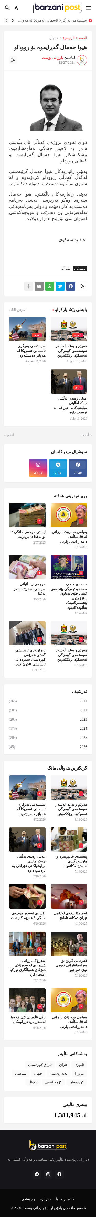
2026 (48, 747)
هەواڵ (53, 38)
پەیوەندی (28, 1199)
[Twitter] (60, 286)
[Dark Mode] (17, 8)
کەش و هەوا (65, 1199)
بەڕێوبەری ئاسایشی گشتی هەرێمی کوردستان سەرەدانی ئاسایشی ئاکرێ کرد (30, 657)
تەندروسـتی (58, 1073)
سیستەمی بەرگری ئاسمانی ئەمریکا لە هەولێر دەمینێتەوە (52, 20)
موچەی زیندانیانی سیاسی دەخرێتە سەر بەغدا (30, 588)
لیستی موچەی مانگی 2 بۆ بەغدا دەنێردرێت (28, 534)
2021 (48, 701)
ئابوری (79, 1065)
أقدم (10, 435)
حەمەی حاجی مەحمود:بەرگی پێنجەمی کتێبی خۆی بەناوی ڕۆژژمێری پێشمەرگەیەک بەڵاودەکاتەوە (69, 595)
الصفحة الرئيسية (74, 38)
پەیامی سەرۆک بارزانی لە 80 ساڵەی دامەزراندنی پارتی (69, 536)
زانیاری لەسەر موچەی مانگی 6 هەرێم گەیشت (28, 915)
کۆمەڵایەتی (53, 1082)
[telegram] (37, 1174)
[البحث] (7, 8)
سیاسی (20, 1073)
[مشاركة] (13, 60)
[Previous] (12, 20)
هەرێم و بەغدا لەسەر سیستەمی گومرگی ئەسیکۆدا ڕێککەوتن (71, 350)
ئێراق (63, 1065)
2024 (48, 728)
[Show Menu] (89, 8)
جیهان (38, 1073)
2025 (48, 738)
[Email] (39, 286)
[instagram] (48, 1174)
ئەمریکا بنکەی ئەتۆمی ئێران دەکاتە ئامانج (70, 915)
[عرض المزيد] (28, 286)
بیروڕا (79, 1073)
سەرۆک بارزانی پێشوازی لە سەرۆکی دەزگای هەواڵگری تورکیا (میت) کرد (28, 968)
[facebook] (59, 1174)
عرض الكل (17, 310)
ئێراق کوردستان (40, 1065)
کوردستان (76, 1082)
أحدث (85, 435)
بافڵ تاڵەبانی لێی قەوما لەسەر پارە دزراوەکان (28, 1019)
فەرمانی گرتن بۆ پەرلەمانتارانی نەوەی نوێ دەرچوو (71, 965)
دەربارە (45, 1199)
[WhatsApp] (49, 286)
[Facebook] (70, 286)
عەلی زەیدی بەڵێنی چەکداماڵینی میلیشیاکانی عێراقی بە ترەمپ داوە (70, 405)
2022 (48, 710)
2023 (48, 719)
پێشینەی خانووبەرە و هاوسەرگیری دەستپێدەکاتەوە (72, 861)
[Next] (6, 20)
